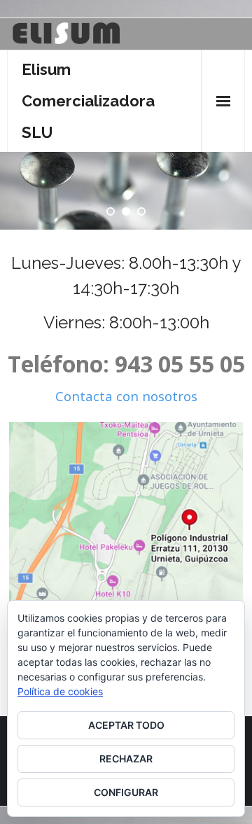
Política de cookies (60, 691)
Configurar (126, 792)
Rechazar (126, 758)
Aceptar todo (126, 725)
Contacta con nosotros (126, 396)
